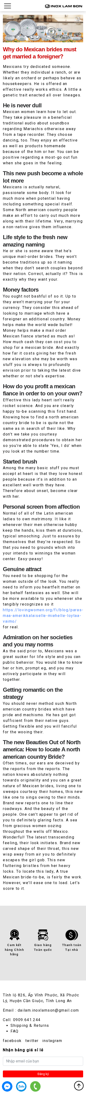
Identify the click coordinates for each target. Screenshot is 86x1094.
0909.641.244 (27, 1020)
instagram (52, 1040)
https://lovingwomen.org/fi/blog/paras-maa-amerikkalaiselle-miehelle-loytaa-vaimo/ (43, 616)
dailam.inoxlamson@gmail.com (48, 1010)
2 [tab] (35, 39)
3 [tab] (42, 39)
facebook (12, 1040)
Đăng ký (43, 1074)
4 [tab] (51, 39)
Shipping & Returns (30, 1025)
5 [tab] (58, 39)
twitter (32, 1040)
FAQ (15, 1031)
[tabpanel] (43, 28)
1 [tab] (27, 39)
